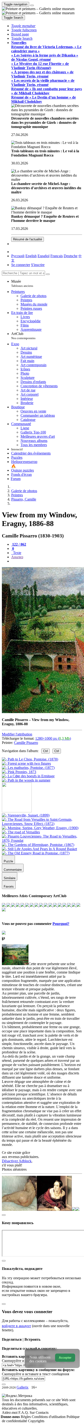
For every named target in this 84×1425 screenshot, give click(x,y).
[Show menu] (32, 5)
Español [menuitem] (43, 256)
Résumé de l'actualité (27, 239)
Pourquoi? (60, 924)
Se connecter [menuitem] (20, 265)
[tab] (18, 544)
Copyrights (36, 1421)
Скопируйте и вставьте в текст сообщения (35, 1374)
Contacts (42, 1412)
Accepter (65, 1357)
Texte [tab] (16, 553)
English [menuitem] (31, 256)
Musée (22, 283)
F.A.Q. (24, 1412)
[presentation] (46, 561)
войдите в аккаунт (16, 1326)
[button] (23, 26)
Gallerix (22, 1387)
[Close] (48, 274)
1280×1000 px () (53, 738)
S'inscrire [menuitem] (38, 265)
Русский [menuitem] (17, 256)
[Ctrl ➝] (25, 815)
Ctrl (45, 751)
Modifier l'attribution (17, 734)
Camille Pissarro (26, 743)
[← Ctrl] (26, 780)
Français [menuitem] (56, 256)
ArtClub (23, 336)
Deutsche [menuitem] (70, 256)
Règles (26, 1417)
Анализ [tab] (17, 557)
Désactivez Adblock (17, 1161)
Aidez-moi (10, 1412)
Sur (33, 1412)
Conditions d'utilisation (49, 1417)
